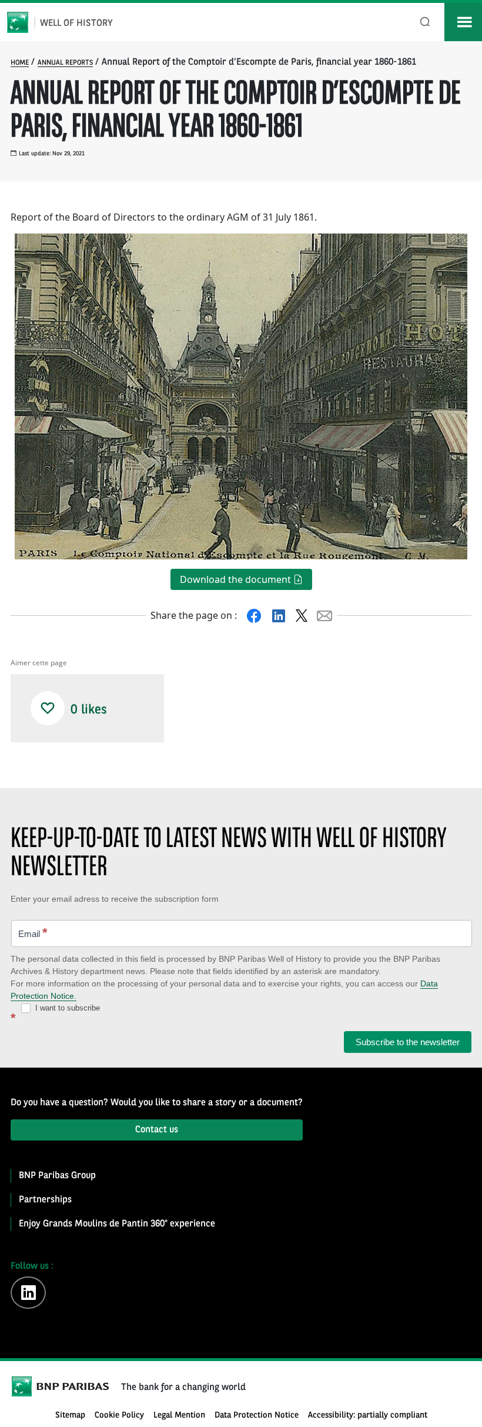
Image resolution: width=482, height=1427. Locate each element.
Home (20, 62)
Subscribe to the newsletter (408, 1042)
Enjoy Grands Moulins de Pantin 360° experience (117, 1224)
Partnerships (45, 1200)
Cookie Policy (119, 1415)
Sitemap (70, 1415)
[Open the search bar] (425, 22)
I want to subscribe (66, 1007)
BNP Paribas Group (57, 1176)
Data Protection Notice (257, 1415)
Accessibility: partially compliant (367, 1415)
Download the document (236, 579)
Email (33, 932)
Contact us (156, 1130)
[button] (48, 708)
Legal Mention (179, 1415)
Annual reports (65, 62)
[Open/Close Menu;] (463, 22)
